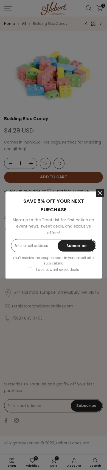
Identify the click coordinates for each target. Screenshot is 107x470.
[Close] (100, 193)
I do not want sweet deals (57, 269)
